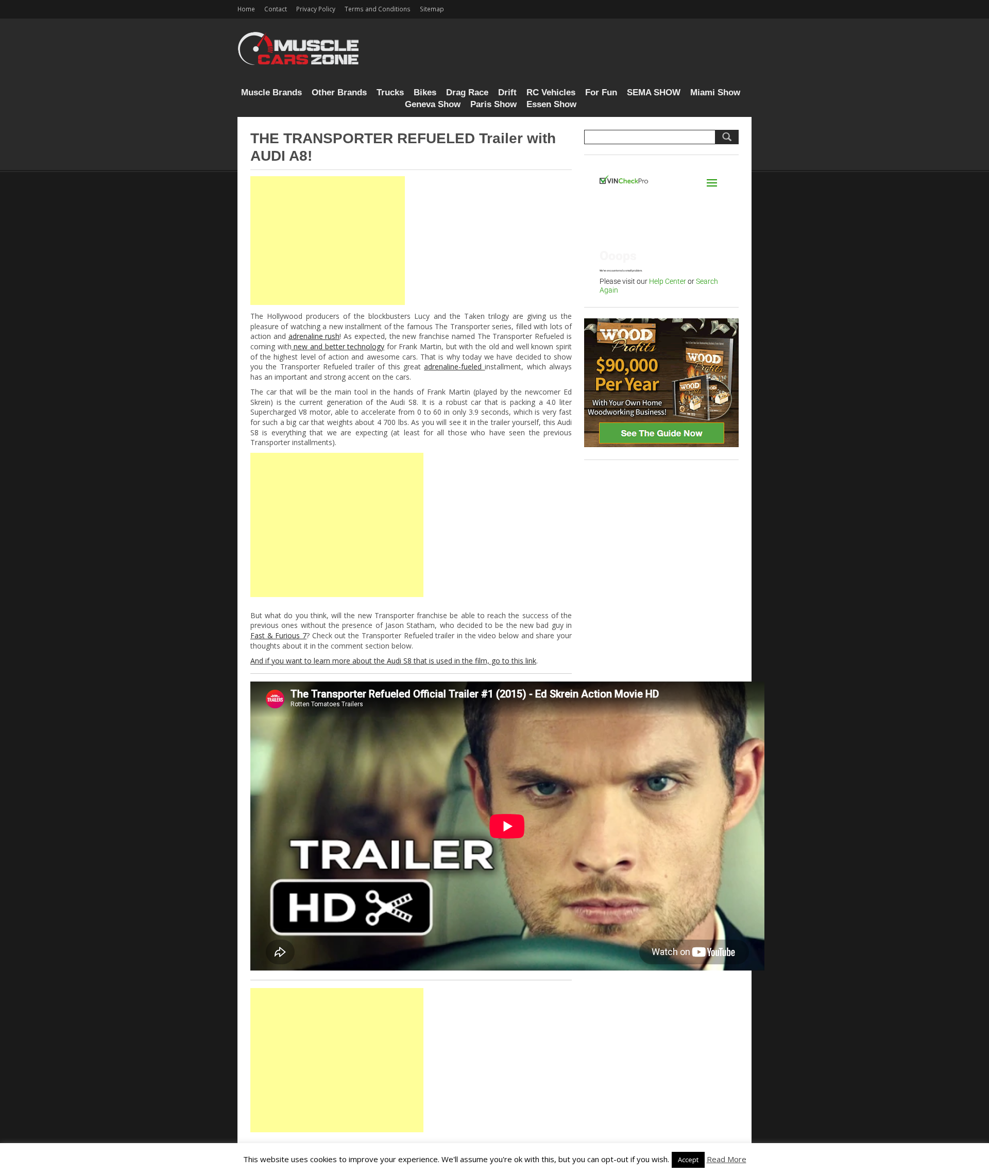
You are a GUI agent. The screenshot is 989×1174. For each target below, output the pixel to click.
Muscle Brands (271, 92)
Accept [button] (688, 1159)
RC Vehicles (550, 92)
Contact (275, 9)
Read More (726, 1159)
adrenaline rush (314, 336)
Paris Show (493, 104)
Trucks (390, 92)
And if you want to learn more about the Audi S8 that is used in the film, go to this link (393, 661)
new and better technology (338, 346)
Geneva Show (433, 104)
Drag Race (467, 92)
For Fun (601, 92)
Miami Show (715, 92)
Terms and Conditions (378, 9)
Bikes (425, 92)
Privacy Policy (315, 9)
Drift (507, 92)
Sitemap (432, 9)
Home (246, 9)
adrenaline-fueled (454, 366)
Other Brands (339, 92)
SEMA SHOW (653, 92)
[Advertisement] (327, 240)
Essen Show (551, 104)
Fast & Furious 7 (278, 635)
